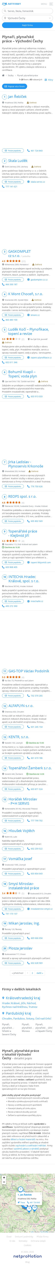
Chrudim (7, 1018)
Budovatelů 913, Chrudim (40, 893)
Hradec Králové (11, 1003)
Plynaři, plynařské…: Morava (28, 1027)
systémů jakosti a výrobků (26, 1148)
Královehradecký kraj (23, 998)
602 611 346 (11, 362)
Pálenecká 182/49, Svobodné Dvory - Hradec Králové (26, 506)
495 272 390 (11, 606)
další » (40, 973)
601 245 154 (37, 726)
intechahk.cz (37, 601)
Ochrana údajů (38, 1240)
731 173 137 (11, 913)
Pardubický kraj (18, 1013)
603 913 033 (37, 396)
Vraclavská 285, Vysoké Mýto (16, 300)
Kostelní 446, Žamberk (14, 774)
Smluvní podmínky (24, 1236)
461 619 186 (37, 758)
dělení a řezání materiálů (23, 1139)
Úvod (8, 1236)
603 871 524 (37, 789)
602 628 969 (37, 963)
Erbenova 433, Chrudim (14, 712)
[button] (29, 1209)
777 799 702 (37, 820)
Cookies (27, 1245)
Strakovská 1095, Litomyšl (15, 865)
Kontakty (23, 1240)
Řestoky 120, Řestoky (13, 929)
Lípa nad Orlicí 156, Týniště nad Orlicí (20, 381)
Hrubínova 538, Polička (14, 102)
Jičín (23, 1003)
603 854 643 (37, 873)
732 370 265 (37, 695)
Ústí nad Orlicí (43, 1018)
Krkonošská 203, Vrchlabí (15, 471)
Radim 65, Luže (11, 837)
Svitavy (30, 1018)
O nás (12, 1240)
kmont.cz (35, 315)
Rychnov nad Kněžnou (14, 1007)
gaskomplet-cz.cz (39, 279)
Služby (11, 75)
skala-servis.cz (38, 181)
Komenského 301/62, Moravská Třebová (21, 808)
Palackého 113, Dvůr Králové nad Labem (21, 544)
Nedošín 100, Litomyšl (14, 743)
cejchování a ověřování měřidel (30, 1145)
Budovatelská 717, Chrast (15, 954)
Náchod (31, 1003)
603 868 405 (11, 567)
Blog (27, 1262)
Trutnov (33, 1007)
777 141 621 (11, 186)
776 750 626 (37, 486)
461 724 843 (37, 150)
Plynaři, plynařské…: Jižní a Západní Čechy (43, 1027)
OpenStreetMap (44, 1232)
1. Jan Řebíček (25, 1194)
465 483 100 (11, 319)
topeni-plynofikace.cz (41, 357)
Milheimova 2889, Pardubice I (17, 264)
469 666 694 (37, 938)
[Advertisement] (27, 131)
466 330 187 (11, 284)
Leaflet (32, 1232)
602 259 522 (37, 848)
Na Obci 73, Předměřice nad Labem (19, 680)
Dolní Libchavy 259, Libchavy (16, 166)
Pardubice (19, 1018)
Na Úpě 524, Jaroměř (39, 339)
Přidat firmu (43, 1236)
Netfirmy (14, 3)
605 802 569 (37, 521)
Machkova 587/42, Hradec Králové (19, 586)
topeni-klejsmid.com (41, 562)
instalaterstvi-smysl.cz (42, 908)
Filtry (50, 79)
